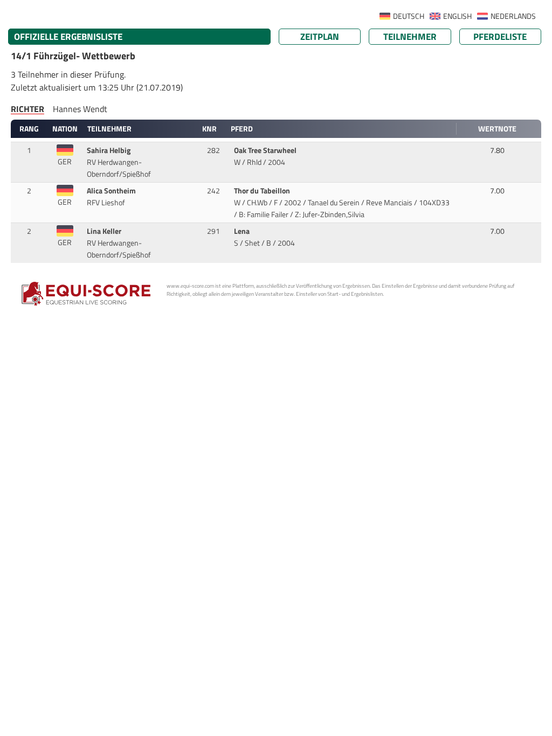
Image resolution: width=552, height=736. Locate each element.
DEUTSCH (408, 16)
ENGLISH (457, 16)
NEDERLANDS (513, 16)
